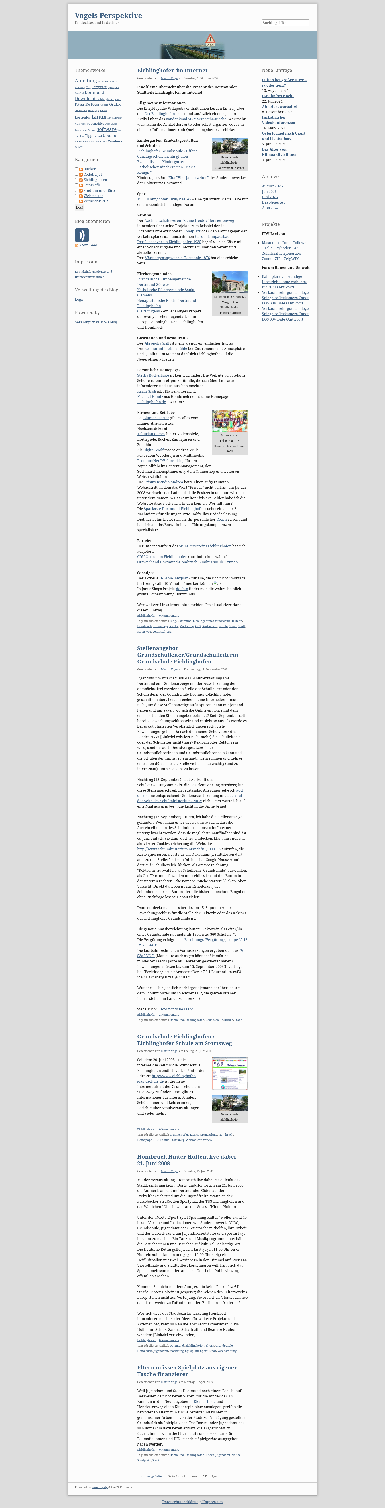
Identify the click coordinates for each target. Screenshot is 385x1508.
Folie (269, 248)
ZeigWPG (292, 258)
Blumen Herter (156, 417)
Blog (173, 621)
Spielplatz (192, 231)
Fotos (95, 104)
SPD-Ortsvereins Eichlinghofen (205, 546)
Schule (223, 626)
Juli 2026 (269, 191)
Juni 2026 (270, 196)
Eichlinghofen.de (151, 401)
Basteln (113, 81)
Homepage (160, 626)
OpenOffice (96, 123)
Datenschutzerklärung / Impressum (192, 1501)
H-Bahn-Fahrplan (173, 578)
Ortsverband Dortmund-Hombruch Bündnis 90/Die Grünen (187, 562)
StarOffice (79, 136)
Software (107, 129)
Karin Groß (146, 391)
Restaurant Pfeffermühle (165, 348)
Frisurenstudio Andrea (163, 482)
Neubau (237, 1455)
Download (85, 98)
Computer (99, 87)
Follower (300, 242)
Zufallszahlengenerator (282, 253)
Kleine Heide (205, 1401)
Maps (110, 118)
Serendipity (100, 1487)
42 (296, 248)
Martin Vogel (169, 78)
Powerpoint (81, 130)
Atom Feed (88, 245)
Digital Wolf (153, 450)
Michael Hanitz (150, 396)
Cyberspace (113, 87)
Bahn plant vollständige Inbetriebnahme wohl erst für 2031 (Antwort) (284, 282)
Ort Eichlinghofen (160, 113)
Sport (233, 626)
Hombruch (144, 626)
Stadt (241, 626)
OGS (198, 626)
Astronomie (103, 81)
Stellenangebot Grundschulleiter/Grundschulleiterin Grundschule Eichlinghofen (187, 654)
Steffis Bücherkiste (153, 375)
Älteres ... (270, 207)
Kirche (173, 626)
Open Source (111, 123)
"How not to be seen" (175, 1009)
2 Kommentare (169, 1014)
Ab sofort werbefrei (279, 106)
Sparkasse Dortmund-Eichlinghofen (174, 508)
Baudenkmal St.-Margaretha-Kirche (196, 119)
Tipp (88, 135)
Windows (115, 141)
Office (84, 123)
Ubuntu (109, 135)
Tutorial (97, 136)
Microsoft (117, 117)
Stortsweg (144, 631)
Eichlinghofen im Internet (172, 70)
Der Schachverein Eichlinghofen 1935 (169, 241)
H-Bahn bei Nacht (278, 95)
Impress (103, 110)
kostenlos (83, 117)
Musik (77, 124)
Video (92, 141)
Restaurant (209, 626)
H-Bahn (237, 621)
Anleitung (86, 80)
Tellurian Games (151, 433)
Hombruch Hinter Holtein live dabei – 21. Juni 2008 (188, 1160)
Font (286, 242)
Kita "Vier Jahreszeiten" (188, 177)
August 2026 (272, 186)
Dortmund (184, 621)
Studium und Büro (99, 190)
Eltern (194, 1135)
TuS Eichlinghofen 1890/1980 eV (164, 199)
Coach (222, 519)
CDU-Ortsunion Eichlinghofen (162, 556)
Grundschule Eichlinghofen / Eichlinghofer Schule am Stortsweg (184, 1040)
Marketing (187, 626)
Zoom (267, 258)
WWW (207, 1140)
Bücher (90, 169)
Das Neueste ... (274, 202)
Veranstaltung (162, 631)
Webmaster (194, 1140)
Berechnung (80, 87)
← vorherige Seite (149, 1476)
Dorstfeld (79, 93)
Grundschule (222, 621)
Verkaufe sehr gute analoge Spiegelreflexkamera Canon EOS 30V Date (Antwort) (285, 298)
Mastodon (271, 242)
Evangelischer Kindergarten (161, 161)
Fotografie (82, 104)
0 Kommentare (169, 615)
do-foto (182, 588)
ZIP (278, 258)
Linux (99, 116)
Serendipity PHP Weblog (96, 322)
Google (104, 104)
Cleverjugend (148, 311)
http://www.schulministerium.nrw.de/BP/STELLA (179, 849)
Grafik (115, 104)
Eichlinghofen (146, 615)
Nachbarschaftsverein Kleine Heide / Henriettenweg (189, 220)
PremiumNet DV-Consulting (160, 460)
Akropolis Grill (157, 343)
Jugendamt (160, 1351)
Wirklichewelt (96, 201)
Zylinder (284, 248)
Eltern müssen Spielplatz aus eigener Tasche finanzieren (187, 1371)
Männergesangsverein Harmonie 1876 (177, 257)
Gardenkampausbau (212, 236)
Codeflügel (93, 174)
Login (79, 299)
